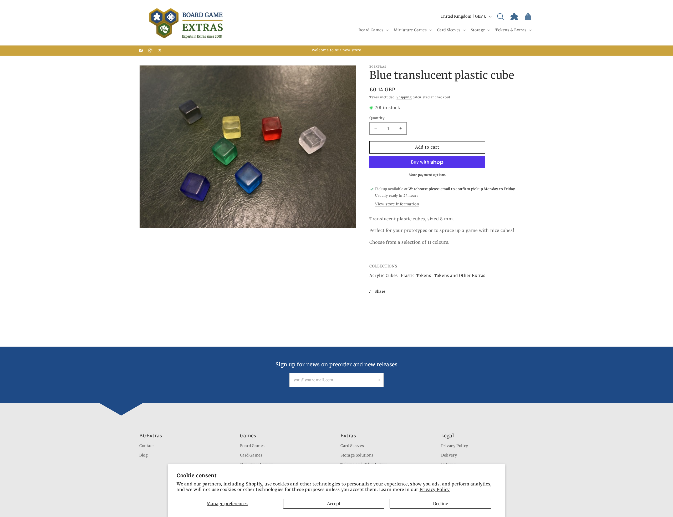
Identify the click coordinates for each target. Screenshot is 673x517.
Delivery (449, 455)
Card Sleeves (352, 446)
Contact (146, 446)
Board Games (252, 446)
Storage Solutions (357, 455)
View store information (397, 204)
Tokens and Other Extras (459, 275)
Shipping (404, 97)
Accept (333, 503)
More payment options (427, 175)
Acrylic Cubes (383, 275)
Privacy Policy (435, 489)
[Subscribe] (378, 380)
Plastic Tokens (416, 275)
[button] (373, 30)
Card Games (251, 455)
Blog (143, 455)
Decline (440, 503)
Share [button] (380, 291)
